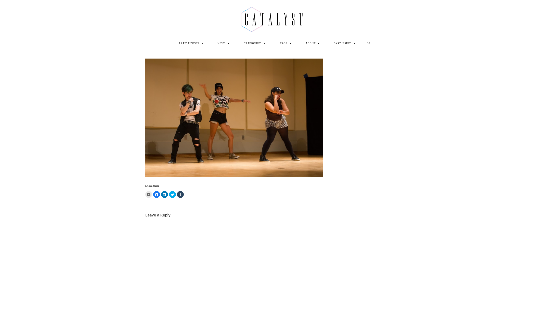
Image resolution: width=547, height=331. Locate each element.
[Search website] (369, 43)
